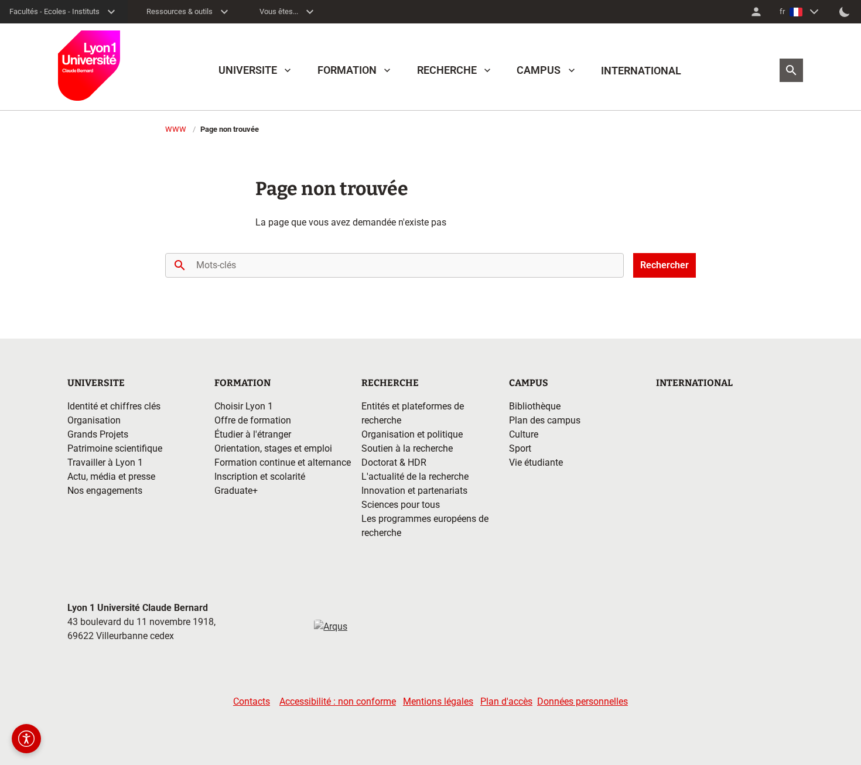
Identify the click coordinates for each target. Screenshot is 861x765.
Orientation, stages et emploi (273, 448)
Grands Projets (97, 434)
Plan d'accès (506, 701)
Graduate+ (236, 490)
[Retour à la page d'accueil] (89, 65)
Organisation (94, 420)
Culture (523, 434)
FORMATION (347, 70)
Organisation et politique (412, 434)
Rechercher (664, 265)
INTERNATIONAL (641, 70)
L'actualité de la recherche (415, 476)
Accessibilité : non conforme (337, 701)
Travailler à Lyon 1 (105, 462)
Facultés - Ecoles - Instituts (54, 11)
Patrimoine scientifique (114, 448)
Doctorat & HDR (393, 462)
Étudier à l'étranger (252, 434)
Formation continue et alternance (282, 462)
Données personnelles (582, 701)
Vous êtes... (278, 11)
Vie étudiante (536, 462)
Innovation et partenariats (414, 490)
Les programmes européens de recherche (424, 525)
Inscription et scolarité (259, 476)
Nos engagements (104, 490)
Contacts (251, 701)
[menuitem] (756, 11)
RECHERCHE (447, 70)
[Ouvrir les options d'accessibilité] (26, 738)
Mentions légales (438, 701)
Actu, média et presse (111, 476)
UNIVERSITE (247, 70)
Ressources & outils (179, 11)
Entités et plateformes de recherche (412, 413)
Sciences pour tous (400, 504)
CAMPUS (539, 70)
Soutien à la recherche (407, 448)
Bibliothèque (535, 406)
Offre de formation (252, 420)
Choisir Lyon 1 (243, 406)
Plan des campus (544, 420)
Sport (520, 448)
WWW (175, 129)
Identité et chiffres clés (113, 406)
